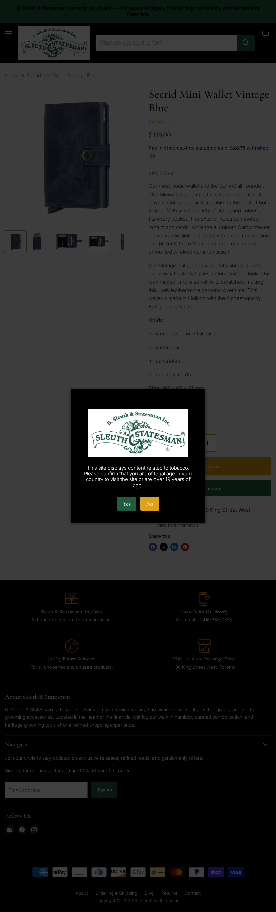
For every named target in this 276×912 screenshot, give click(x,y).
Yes (127, 503)
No (149, 503)
